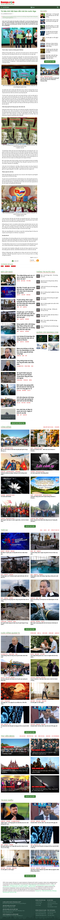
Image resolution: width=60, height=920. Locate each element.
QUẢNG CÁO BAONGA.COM (47, 332)
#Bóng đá (38, 677)
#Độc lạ (39, 633)
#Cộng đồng (17, 471)
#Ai (9, 724)
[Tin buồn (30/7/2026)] (15, 485)
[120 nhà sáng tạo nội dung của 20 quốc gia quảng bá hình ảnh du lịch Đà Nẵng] (8, 401)
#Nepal (30, 380)
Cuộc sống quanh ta (10, 633)
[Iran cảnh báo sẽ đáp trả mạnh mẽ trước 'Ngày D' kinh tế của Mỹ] (8, 414)
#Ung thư (6, 724)
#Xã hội (18, 280)
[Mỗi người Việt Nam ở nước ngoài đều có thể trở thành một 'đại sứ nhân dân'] (15, 508)
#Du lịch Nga (22, 736)
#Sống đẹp (51, 633)
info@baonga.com (9, 912)
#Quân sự (22, 319)
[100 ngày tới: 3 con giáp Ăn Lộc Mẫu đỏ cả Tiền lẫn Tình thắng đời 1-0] (15, 691)
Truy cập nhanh (51, 910)
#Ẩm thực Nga (30, 736)
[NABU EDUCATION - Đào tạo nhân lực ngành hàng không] (41, 346)
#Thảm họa (25, 380)
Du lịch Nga (38, 905)
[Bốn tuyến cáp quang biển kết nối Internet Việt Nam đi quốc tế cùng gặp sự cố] (8, 389)
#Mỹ (26, 355)
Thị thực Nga (38, 903)
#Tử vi (2, 701)
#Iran (18, 414)
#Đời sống (23, 280)
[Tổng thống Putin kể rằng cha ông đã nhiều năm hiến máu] (8, 365)
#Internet (24, 390)
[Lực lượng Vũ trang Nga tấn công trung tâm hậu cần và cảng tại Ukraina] (8, 340)
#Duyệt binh (8, 768)
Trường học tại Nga (52, 901)
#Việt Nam (7, 266)
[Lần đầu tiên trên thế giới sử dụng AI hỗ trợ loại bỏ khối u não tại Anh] (42, 33)
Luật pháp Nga (39, 901)
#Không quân (42, 786)
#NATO (45, 530)
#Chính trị (19, 355)
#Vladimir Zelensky (15, 821)
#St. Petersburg (55, 736)
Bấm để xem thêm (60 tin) (18, 423)
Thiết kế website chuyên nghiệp (10, 914)
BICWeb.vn (19, 915)
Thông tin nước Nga (45, 272)
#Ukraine (27, 319)
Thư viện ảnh (50, 913)
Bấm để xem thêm (49, 61)
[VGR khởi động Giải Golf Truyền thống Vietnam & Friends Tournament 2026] (45, 485)
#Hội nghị (28, 294)
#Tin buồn (57, 427)
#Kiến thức (44, 701)
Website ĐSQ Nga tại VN (41, 915)
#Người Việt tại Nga (48, 76)
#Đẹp (36, 736)
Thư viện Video (51, 915)
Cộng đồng (6, 427)
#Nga (2, 266)
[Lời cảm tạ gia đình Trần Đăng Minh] (45, 461)
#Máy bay (37, 786)
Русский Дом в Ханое (52, 906)
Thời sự (4, 530)
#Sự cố (28, 390)
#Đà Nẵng (28, 402)
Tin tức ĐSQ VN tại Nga (41, 911)
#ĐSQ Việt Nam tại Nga (48, 427)
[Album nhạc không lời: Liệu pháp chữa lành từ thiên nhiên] (53, 338)
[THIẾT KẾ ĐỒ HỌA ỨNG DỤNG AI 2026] (41, 338)
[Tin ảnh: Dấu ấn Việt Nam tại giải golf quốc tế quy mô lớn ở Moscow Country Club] (49, 69)
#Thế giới (23, 294)
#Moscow (48, 736)
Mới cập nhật (7, 272)
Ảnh (33, 7)
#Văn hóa (13, 266)
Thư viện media (7, 736)
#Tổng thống (27, 366)
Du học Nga (50, 900)
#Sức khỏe (44, 633)
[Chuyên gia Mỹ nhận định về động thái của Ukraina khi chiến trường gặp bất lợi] (42, 51)
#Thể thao (3, 471)
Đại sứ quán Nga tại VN (41, 913)
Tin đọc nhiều (7, 800)
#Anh (2, 724)
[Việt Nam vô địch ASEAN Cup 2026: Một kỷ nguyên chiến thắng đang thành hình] (42, 45)
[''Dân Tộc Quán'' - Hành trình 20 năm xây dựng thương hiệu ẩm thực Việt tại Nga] (53, 346)
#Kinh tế (18, 294)
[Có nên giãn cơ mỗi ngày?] (42, 39)
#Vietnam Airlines (10, 471)
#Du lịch (18, 402)
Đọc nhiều (43, 11)
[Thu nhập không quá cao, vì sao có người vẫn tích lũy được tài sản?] (8, 279)
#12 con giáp (7, 701)
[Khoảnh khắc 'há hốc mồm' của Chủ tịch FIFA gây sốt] (42, 21)
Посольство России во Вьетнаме (52, 904)
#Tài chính (28, 280)
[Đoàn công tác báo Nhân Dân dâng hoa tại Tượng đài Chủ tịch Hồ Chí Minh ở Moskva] (45, 508)
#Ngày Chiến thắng (14, 768)
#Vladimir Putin (20, 366)
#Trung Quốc (19, 380)
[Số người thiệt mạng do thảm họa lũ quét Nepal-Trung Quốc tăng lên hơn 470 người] (8, 377)
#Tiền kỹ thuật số (55, 530)
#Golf (41, 76)
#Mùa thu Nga (41, 736)
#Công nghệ (33, 633)
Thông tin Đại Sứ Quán (40, 910)
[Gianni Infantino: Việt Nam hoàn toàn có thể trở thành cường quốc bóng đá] (45, 667)
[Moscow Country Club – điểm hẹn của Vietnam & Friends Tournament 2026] (45, 438)
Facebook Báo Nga (52, 911)
